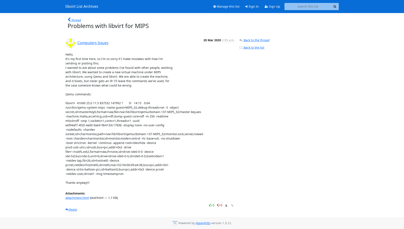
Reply (72, 210)
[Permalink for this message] (232, 205)
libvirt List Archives (81, 6)
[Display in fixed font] (226, 206)
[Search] (335, 6)
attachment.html (77, 198)
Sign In (253, 6)
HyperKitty (203, 223)
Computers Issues (92, 42)
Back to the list (253, 47)
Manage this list (227, 6)
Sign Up (274, 6)
